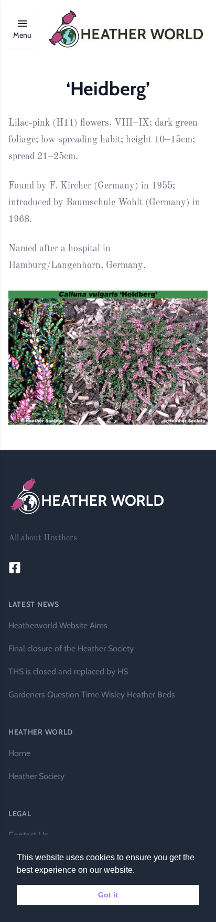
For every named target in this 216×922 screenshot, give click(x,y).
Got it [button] (108, 895)
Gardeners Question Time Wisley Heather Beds (91, 694)
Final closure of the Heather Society (71, 648)
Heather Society (36, 776)
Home (19, 753)
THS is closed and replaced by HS (68, 671)
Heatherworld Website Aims (57, 625)
